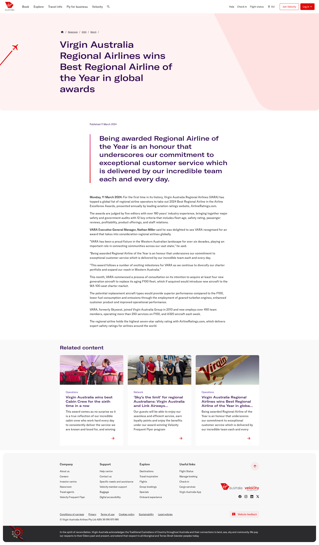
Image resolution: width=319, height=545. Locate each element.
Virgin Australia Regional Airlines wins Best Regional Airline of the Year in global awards (116, 66)
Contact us (106, 476)
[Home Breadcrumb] (62, 32)
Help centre (106, 471)
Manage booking (188, 476)
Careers (64, 476)
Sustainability (146, 514)
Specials (144, 491)
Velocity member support (113, 486)
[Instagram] (245, 496)
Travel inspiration (149, 476)
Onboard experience (151, 497)
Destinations (147, 471)
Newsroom (66, 486)
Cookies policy (126, 514)
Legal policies (165, 514)
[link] (72, 32)
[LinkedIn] (251, 496)
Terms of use (107, 514)
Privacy (92, 514)
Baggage (104, 491)
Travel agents (67, 491)
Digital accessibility (110, 497)
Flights (143, 481)
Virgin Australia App (190, 491)
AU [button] (273, 6)
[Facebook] (240, 496)
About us (65, 471)
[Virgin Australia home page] (9, 6)
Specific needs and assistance (116, 481)
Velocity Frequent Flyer (72, 497)
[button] (26, 6)
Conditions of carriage (72, 514)
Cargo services (187, 486)
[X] (257, 496)
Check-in (184, 481)
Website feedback (247, 514)
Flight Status (186, 471)
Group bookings (148, 486)
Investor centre (68, 481)
